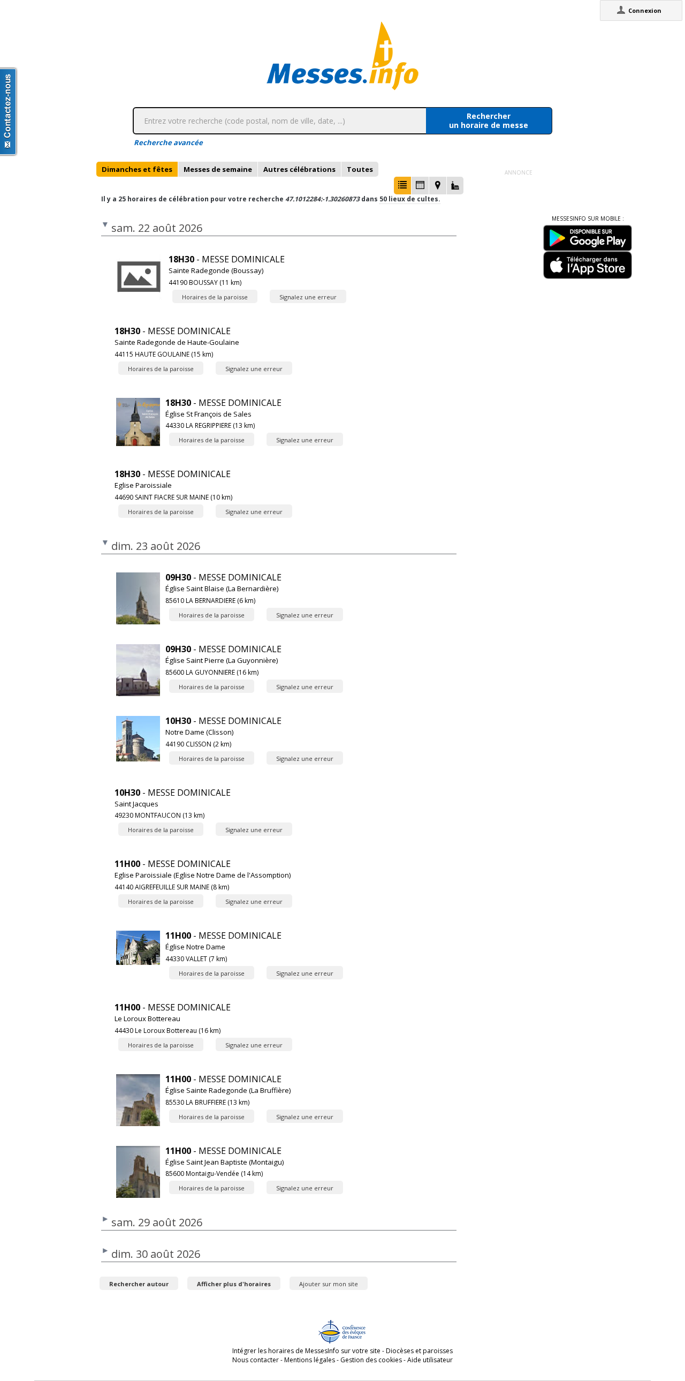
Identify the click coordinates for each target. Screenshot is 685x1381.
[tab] (137, 169)
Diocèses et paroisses (419, 1350)
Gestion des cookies (371, 1359)
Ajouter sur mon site (328, 1284)
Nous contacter (255, 1359)
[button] (402, 185)
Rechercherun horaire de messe (488, 120)
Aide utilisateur (430, 1359)
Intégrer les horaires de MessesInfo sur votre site (306, 1350)
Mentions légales (309, 1359)
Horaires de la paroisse (215, 297)
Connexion (644, 10)
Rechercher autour (139, 1284)
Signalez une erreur (308, 297)
